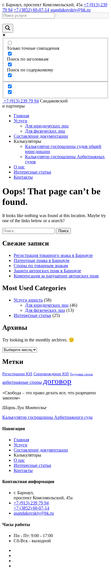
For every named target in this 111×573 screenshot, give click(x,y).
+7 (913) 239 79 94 (21, 100)
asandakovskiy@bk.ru (70, 9)
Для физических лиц (45, 131)
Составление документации (41, 136)
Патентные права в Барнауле (41, 260)
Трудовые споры (81, 374)
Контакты (23, 177)
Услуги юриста (28, 300)
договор (57, 381)
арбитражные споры (22, 382)
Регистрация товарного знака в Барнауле (53, 255)
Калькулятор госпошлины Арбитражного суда (47, 417)
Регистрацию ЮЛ (17, 374)
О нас (19, 166)
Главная (21, 115)
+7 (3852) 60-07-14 (31, 9)
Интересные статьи (32, 172)
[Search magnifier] (7, 28)
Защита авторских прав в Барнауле (47, 270)
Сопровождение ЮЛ (51, 374)
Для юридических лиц (47, 125)
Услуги (20, 120)
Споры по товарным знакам (41, 265)
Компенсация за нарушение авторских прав (56, 275)
